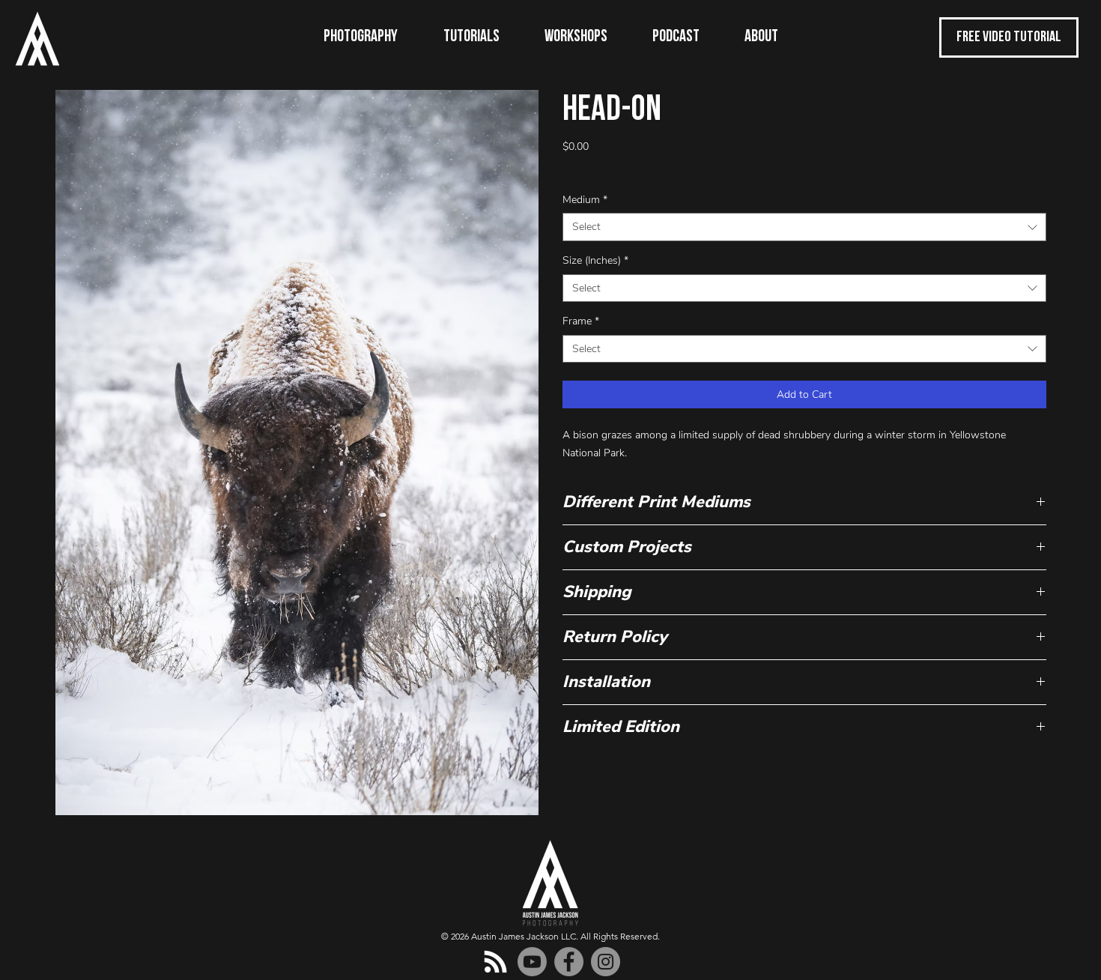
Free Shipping (594, 167)
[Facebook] (568, 961)
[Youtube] (532, 961)
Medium (584, 200)
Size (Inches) (595, 260)
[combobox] (804, 227)
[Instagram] (605, 961)
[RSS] (495, 961)
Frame (580, 321)
